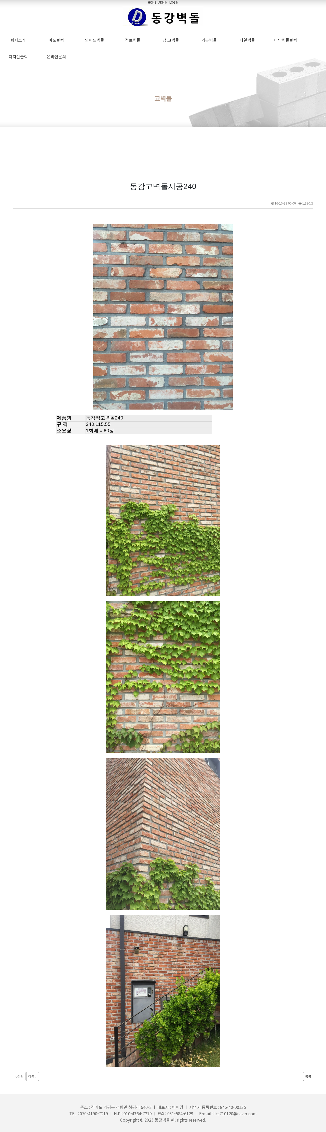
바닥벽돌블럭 (286, 40)
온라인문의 (57, 56)
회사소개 (19, 40)
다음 (31, 1076)
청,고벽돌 (172, 40)
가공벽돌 (210, 40)
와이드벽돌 (95, 40)
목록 (308, 1076)
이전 (20, 1076)
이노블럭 (57, 40)
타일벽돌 (248, 40)
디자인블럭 (19, 56)
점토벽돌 (133, 40)
